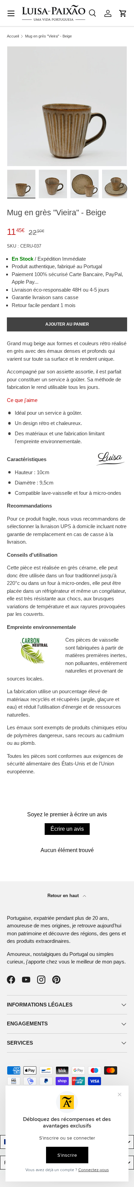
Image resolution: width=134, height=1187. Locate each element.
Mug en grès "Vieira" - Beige (48, 36)
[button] (123, 13)
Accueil (13, 36)
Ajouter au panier (67, 324)
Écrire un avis (67, 829)
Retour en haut (63, 895)
